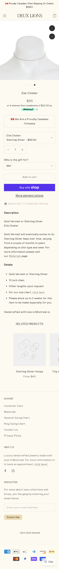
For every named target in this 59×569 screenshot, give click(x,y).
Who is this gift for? (16, 160)
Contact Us (11, 429)
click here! (41, 464)
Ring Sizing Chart (14, 423)
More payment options (29, 195)
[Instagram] (13, 470)
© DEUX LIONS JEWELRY (29, 533)
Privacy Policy (12, 435)
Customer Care (13, 406)
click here (38, 292)
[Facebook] (5, 470)
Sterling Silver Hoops (29, 371)
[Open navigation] (4, 15)
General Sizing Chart (17, 418)
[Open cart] (54, 15)
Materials (10, 412)
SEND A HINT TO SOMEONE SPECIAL (27, 203)
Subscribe (13, 517)
